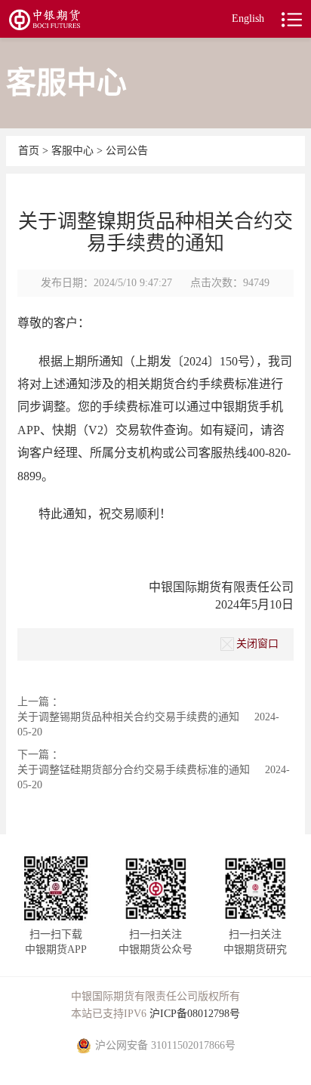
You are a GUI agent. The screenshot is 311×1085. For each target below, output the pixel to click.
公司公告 (127, 150)
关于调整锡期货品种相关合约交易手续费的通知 (128, 717)
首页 (30, 150)
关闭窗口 (257, 643)
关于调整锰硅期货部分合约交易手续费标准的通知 (133, 769)
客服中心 (74, 150)
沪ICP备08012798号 (194, 1013)
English (248, 18)
